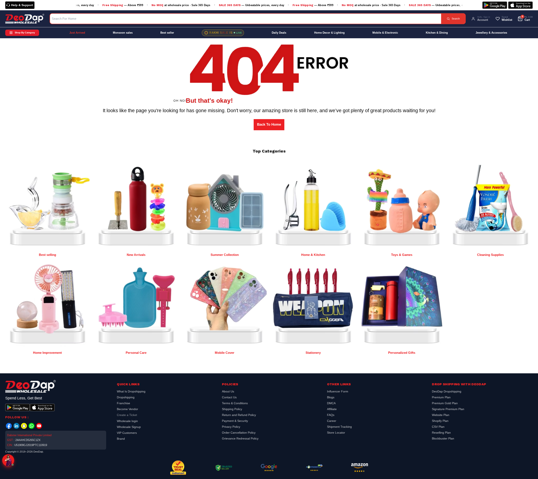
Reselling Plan (441, 433)
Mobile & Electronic (385, 32)
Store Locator (336, 433)
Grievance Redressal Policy (240, 438)
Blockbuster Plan (443, 438)
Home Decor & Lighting (329, 32)
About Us (228, 391)
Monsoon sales (123, 32)
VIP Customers (127, 433)
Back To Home (269, 124)
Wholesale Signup (129, 427)
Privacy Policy (231, 427)
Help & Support (22, 5)
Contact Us (229, 397)
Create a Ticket (127, 415)
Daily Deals (279, 32)
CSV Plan (438, 427)
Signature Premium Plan (448, 409)
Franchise (123, 403)
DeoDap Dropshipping (446, 391)
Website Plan (440, 415)
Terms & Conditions (235, 403)
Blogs (330, 397)
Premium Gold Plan (445, 403)
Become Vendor (127, 409)
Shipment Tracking (339, 427)
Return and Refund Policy (239, 415)
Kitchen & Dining (437, 32)
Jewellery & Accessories (491, 32)
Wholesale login (127, 421)
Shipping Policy (232, 409)
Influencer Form (337, 391)
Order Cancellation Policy (239, 433)
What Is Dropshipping (131, 391)
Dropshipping (125, 397)
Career (331, 421)
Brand (121, 439)
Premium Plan (441, 397)
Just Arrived (77, 32)
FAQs (330, 415)
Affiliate (332, 409)
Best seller (167, 32)
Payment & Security (235, 421)
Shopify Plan (440, 421)
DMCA (331, 403)
